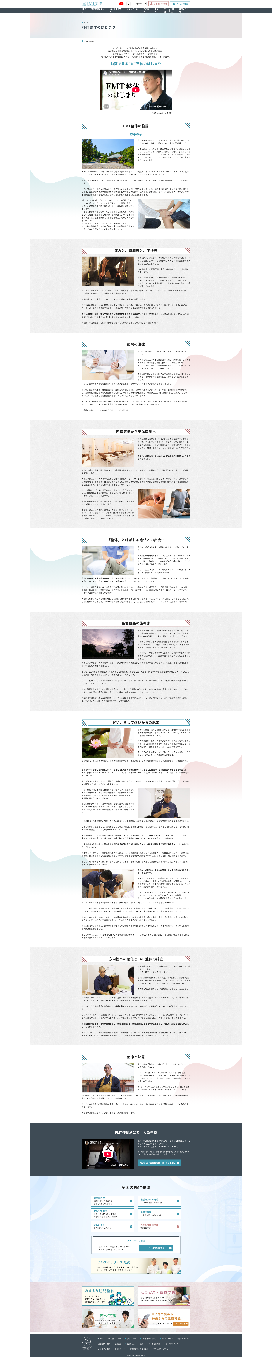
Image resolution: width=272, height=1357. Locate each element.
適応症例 (146, 10)
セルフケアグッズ (171, 1344)
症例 (165, 10)
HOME (84, 10)
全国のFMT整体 (160, 3)
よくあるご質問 (154, 1344)
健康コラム (131, 1344)
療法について (132, 1338)
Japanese (139, 4)
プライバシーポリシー (161, 1349)
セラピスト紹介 (132, 10)
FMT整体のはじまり (149, 1338)
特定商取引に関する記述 (139, 1349)
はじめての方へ (115, 10)
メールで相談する (156, 1247)
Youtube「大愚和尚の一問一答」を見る (158, 1162)
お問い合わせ (183, 10)
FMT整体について (97, 10)
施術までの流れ (184, 1338)
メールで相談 (182, 3)
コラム (156, 10)
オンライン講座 (104, 1349)
